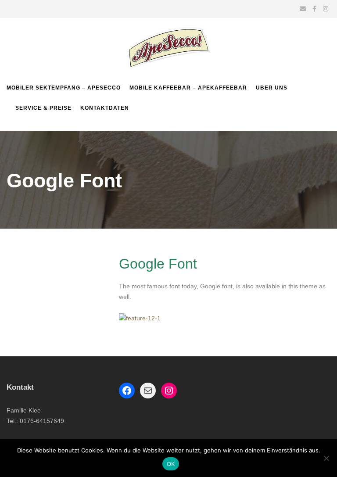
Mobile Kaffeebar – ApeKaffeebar (188, 88)
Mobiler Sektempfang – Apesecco (64, 88)
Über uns (271, 88)
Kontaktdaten (104, 108)
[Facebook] (127, 390)
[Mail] (148, 390)
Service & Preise (43, 108)
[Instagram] (169, 390)
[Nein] (326, 458)
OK (171, 463)
